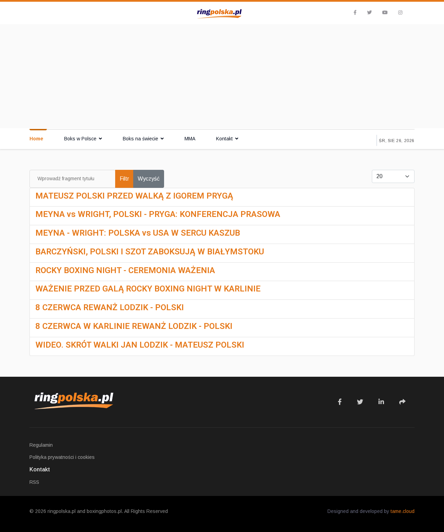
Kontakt (224, 138)
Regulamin (41, 445)
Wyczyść (149, 179)
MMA (190, 138)
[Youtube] (385, 12)
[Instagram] (400, 12)
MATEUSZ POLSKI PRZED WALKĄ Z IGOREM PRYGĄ (134, 196)
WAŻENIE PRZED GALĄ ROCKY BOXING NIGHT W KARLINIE (148, 289)
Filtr (124, 179)
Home (36, 138)
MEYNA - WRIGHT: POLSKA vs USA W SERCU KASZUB (137, 233)
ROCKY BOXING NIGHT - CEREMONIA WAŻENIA (125, 270)
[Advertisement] (222, 76)
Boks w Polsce (80, 138)
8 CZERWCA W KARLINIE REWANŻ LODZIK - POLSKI (133, 326)
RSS (34, 482)
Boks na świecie (140, 138)
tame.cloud (403, 511)
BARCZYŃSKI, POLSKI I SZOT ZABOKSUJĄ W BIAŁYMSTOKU (149, 251)
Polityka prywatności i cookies (62, 457)
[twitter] (369, 12)
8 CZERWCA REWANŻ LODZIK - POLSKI (109, 307)
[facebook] (355, 12)
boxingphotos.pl (104, 511)
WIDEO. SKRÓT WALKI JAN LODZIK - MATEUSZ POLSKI (139, 345)
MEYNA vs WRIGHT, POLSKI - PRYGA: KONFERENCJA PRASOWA (157, 214)
